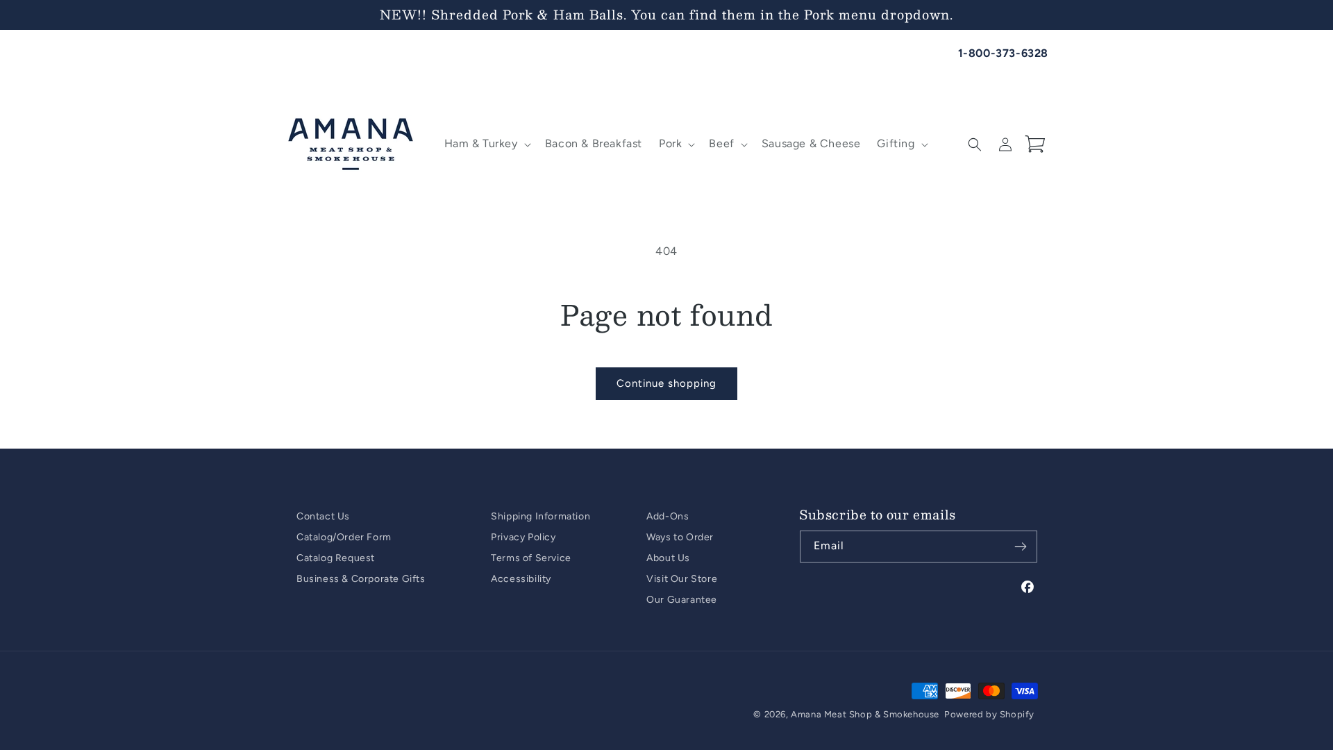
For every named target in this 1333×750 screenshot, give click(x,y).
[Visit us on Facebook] (1028, 587)
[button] (486, 144)
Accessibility (521, 579)
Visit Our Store (681, 579)
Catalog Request (335, 558)
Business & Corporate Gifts (361, 579)
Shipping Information (540, 516)
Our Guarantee (681, 600)
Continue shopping (666, 383)
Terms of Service (531, 558)
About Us (668, 558)
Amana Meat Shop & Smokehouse (865, 714)
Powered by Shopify (989, 714)
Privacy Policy (523, 537)
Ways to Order (680, 537)
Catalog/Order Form (344, 537)
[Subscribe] (1020, 546)
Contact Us (323, 516)
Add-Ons (667, 516)
